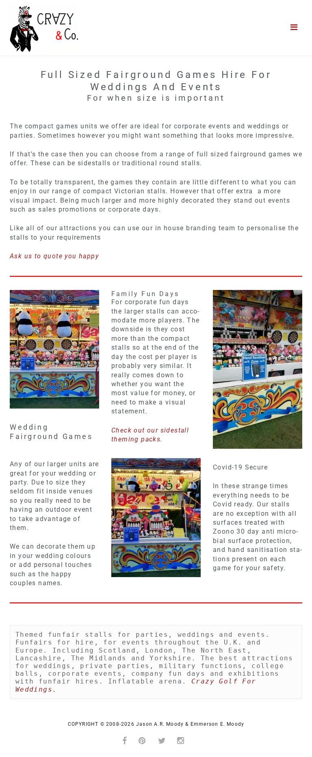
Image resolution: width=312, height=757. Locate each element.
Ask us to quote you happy (54, 256)
